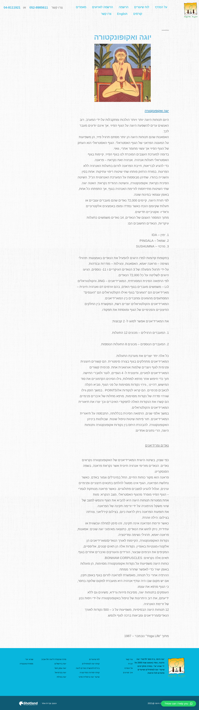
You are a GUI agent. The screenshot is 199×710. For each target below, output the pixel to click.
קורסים (137, 13)
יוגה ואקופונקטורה (157, 111)
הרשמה (123, 7)
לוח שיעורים (141, 7)
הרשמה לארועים (102, 7)
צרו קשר (106, 13)
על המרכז (161, 7)
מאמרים (81, 7)
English (122, 13)
